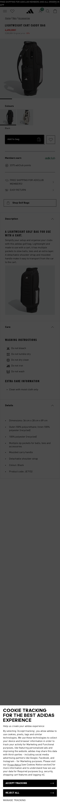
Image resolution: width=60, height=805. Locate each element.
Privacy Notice (14, 765)
